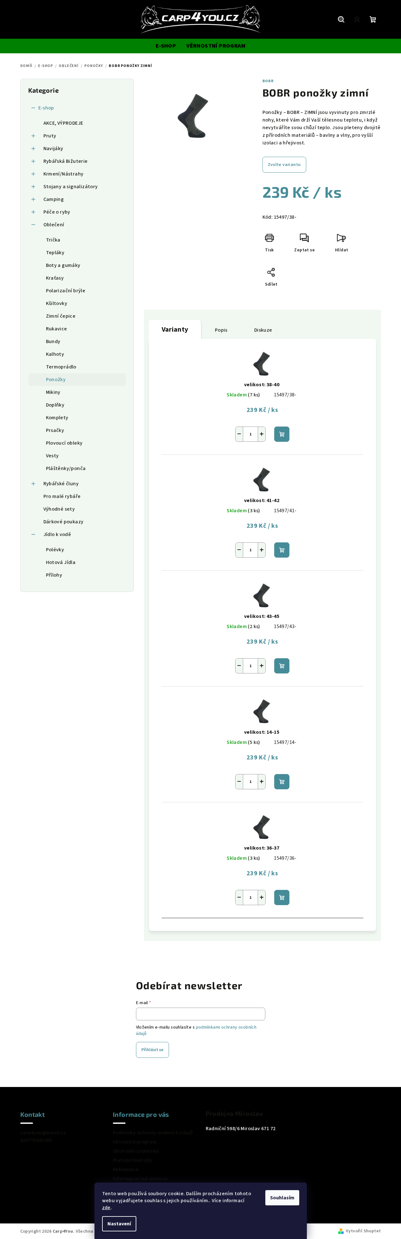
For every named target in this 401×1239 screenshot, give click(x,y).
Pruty (49, 135)
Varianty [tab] (175, 329)
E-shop (46, 107)
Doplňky (55, 404)
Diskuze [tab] (263, 330)
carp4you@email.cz (43, 1132)
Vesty (52, 455)
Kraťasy (55, 278)
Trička (53, 239)
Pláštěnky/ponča (66, 468)
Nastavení (119, 1223)
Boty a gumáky (63, 265)
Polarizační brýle (66, 290)
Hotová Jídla (61, 562)
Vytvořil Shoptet (363, 1231)
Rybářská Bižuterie (65, 161)
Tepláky (55, 252)
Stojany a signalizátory (70, 186)
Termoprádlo (61, 366)
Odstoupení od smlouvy (140, 1178)
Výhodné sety (59, 509)
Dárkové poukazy (63, 521)
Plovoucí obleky (64, 443)
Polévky (55, 549)
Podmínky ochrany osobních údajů (153, 1132)
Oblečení (53, 224)
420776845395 (36, 1140)
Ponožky (56, 379)
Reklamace (126, 1169)
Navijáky (53, 148)
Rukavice (56, 328)
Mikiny (53, 392)
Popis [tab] (221, 330)
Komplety (57, 417)
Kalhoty (55, 354)
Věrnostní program (135, 1141)
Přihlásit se (152, 1050)
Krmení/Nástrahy (63, 173)
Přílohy (54, 575)
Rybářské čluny (61, 483)
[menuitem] (166, 46)
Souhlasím (282, 1197)
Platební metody (132, 1160)
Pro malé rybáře (62, 496)
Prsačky (55, 430)
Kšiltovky (57, 303)
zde (106, 1207)
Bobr (268, 81)
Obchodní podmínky (136, 1151)
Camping (53, 199)
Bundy (53, 341)
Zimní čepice (61, 316)
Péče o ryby (56, 212)
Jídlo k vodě (57, 534)
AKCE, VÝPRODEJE (63, 123)
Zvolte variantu (284, 165)
